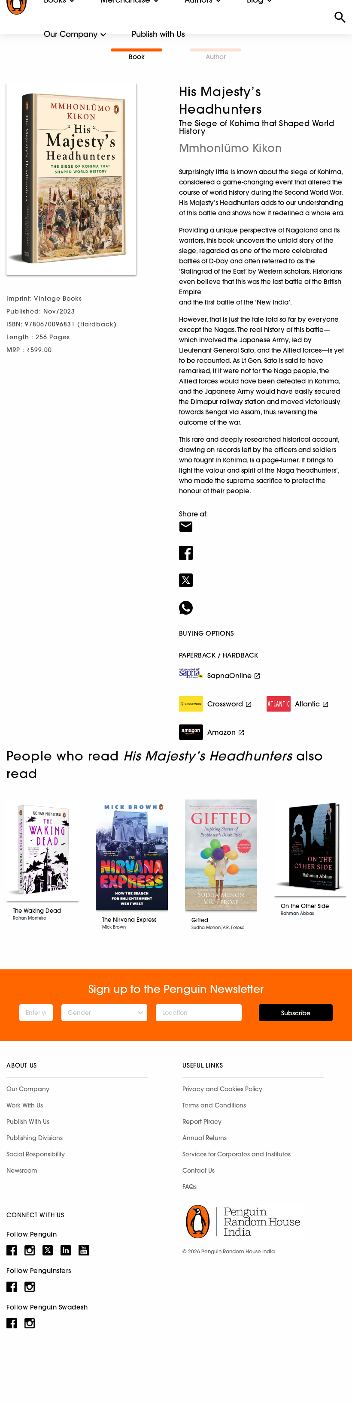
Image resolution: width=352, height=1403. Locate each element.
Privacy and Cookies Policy (222, 1089)
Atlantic (307, 704)
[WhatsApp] (262, 602)
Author (216, 57)
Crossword (225, 704)
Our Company (70, 34)
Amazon (221, 732)
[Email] (262, 521)
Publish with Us (158, 34)
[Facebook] (262, 547)
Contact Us (198, 1170)
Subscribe (295, 1013)
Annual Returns (204, 1138)
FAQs (189, 1187)
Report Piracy (202, 1121)
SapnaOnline (229, 675)
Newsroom (21, 1170)
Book (137, 57)
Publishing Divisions (34, 1138)
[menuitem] (71, 34)
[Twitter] (262, 574)
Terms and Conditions (214, 1105)
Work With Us (24, 1105)
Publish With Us (27, 1121)
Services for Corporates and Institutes (236, 1154)
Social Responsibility (35, 1154)
